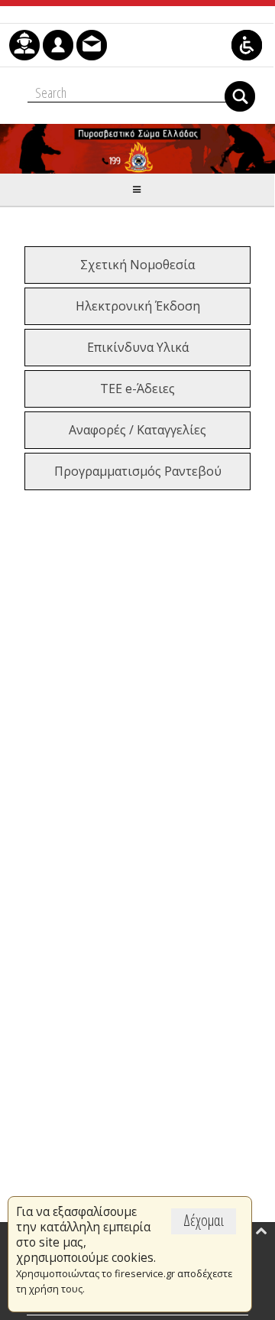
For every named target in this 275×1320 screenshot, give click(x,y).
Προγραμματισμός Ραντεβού (138, 471)
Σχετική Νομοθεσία (137, 264)
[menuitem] (24, 45)
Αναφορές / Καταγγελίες (137, 429)
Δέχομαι (203, 1220)
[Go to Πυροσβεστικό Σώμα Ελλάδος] (137, 149)
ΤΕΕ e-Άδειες (137, 388)
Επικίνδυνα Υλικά (138, 347)
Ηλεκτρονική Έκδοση (138, 305)
